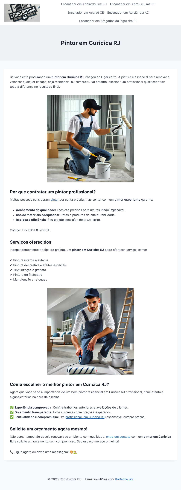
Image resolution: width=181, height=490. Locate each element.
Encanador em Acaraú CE (86, 12)
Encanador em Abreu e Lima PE (132, 4)
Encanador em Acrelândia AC (128, 12)
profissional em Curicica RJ (84, 417)
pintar (55, 199)
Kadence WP (124, 479)
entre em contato (118, 436)
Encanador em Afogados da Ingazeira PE (108, 21)
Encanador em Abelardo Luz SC (84, 4)
